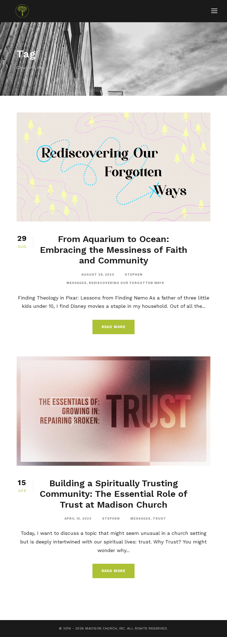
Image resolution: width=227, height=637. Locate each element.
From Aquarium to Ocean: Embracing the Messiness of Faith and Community (113, 250)
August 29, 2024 (97, 274)
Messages (76, 283)
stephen (134, 274)
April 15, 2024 (78, 518)
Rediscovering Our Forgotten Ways (126, 283)
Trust (159, 518)
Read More (113, 327)
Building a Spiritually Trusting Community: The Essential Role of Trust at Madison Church (113, 494)
